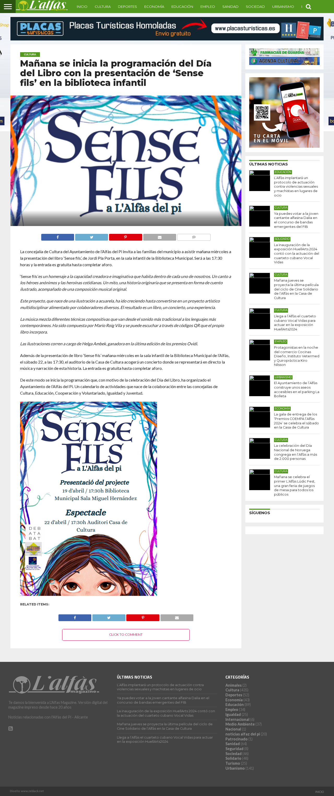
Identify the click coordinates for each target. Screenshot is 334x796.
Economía (154, 6)
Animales (233, 685)
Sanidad (230, 6)
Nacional (233, 729)
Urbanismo (283, 6)
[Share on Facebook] (57, 235)
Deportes (127, 6)
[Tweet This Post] (91, 235)
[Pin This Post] (125, 235)
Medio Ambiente (240, 724)
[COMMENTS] (194, 235)
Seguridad (234, 748)
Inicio (82, 6)
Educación (182, 6)
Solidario (233, 758)
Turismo (232, 763)
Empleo (207, 6)
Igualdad (233, 714)
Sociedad (255, 6)
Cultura (103, 6)
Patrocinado (236, 739)
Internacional (237, 719)
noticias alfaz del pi (242, 734)
